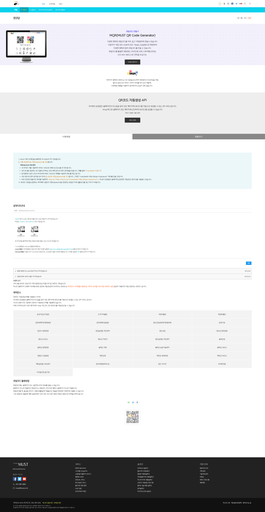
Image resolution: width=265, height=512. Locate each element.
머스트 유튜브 (241, 3)
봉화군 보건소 (222, 347)
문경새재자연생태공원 (43, 323)
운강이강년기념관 (43, 314)
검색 (250, 3)
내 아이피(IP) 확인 (80, 491)
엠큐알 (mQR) (79, 477)
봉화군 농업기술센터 (162, 347)
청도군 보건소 (43, 339)
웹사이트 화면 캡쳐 (81, 485)
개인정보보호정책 (236, 503)
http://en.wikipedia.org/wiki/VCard (61, 249)
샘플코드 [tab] (199, 136)
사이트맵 (228, 3)
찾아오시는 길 (247, 503)
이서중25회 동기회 (43, 372)
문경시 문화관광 (43, 331)
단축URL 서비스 (80, 480)
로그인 (220, 3)
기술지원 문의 (204, 474)
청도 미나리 (162, 364)
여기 (79, 252)
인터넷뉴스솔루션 (142, 468)
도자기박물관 (102, 314)
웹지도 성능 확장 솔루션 (144, 485)
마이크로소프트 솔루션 (45, 10)
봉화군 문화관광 (43, 347)
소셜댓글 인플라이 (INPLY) (83, 474)
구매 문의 (202, 471)
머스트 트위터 (236, 3)
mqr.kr (17, 219)
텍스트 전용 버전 (48, 503)
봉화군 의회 (103, 347)
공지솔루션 (140, 488)
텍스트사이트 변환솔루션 (144, 480)
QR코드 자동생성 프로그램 (145, 482)
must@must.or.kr (22, 488)
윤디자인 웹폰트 (60, 10)
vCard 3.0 (30, 222)
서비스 (24, 10)
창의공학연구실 (224, 3)
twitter (133, 402)
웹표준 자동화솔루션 (143, 474)
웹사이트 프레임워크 (143, 471)
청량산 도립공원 (43, 356)
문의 (245, 3)
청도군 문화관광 (222, 331)
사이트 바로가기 (132, 62)
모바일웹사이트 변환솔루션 (145, 477)
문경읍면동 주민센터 (103, 331)
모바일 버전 (57, 503)
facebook (137, 402)
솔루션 (33, 10)
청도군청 (162, 331)
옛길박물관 (222, 314)
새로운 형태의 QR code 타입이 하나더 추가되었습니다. (133, 271)
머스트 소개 (226, 503)
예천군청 (103, 356)
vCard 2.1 (22, 222)
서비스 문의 (132, 120)
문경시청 (222, 323)
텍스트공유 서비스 (80, 482)
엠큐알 (249, 18)
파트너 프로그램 (204, 480)
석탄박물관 (162, 314)
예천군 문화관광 (162, 356)
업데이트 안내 (204, 468)
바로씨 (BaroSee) (80, 468)
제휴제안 (202, 482)
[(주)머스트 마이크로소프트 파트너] (19, 469)
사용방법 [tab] (66, 136)
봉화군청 (222, 339)
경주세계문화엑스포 (103, 364)
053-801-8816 (21, 484)
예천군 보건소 (222, 356)
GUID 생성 (78, 488)
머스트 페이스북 (232, 3)
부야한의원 (222, 364)
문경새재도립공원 (103, 323)
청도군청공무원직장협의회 (162, 323)
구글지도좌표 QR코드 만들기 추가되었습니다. (133, 276)
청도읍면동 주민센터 (162, 339)
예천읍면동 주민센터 (43, 364)
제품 (241, 18)
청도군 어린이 (103, 339)
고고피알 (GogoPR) (81, 471)
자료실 (202, 477)
